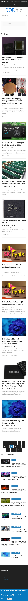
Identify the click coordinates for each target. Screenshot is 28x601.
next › (13, 450)
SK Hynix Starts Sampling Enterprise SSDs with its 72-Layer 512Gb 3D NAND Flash (12, 101)
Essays (5, 581)
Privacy (5, 587)
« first (5, 443)
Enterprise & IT (16, 499)
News (5, 577)
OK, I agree (4, 598)
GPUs (14, 460)
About (5, 583)
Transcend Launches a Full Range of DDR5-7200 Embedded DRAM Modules (13, 518)
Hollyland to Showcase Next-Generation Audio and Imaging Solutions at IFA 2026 (13, 490)
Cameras (15, 486)
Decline (10, 598)
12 (7, 450)
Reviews (6, 579)
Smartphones (16, 552)
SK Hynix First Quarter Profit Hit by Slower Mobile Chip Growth (13, 60)
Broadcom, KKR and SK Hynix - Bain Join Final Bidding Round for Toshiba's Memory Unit (13, 383)
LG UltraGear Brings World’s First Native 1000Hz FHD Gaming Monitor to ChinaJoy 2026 (13, 477)
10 (19, 446)
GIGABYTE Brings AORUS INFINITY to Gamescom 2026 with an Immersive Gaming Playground (14, 464)
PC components (16, 538)
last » (19, 450)
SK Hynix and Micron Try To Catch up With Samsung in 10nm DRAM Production (12, 341)
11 (23, 446)
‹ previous (12, 443)
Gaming (14, 473)
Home (5, 24)
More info (12, 595)
